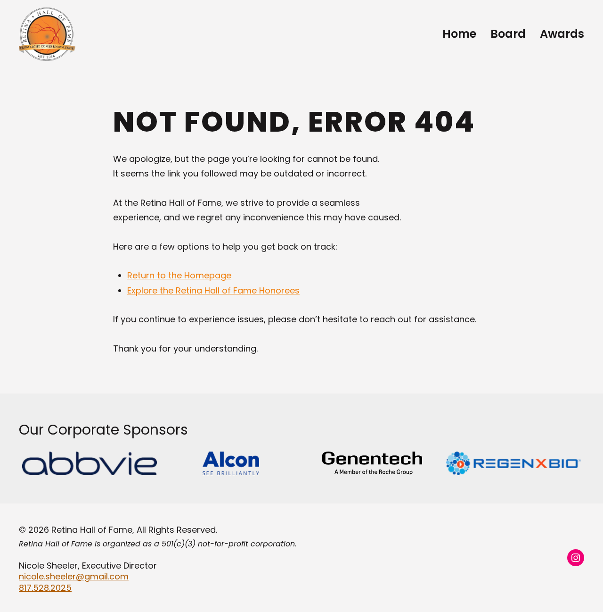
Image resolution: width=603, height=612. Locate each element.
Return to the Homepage (179, 275)
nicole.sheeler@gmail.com (74, 576)
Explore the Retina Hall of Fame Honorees (213, 290)
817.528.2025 (45, 588)
